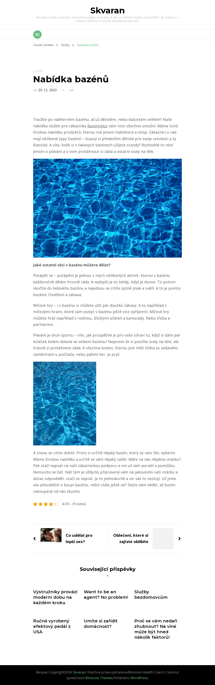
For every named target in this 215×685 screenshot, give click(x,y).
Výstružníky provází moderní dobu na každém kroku (55, 597)
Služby (38, 71)
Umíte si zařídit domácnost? (101, 623)
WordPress (139, 678)
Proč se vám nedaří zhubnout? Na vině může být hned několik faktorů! (155, 629)
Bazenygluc (97, 125)
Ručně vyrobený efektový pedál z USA (52, 626)
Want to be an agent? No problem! (106, 594)
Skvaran (107, 10)
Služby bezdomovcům (151, 594)
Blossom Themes (99, 678)
